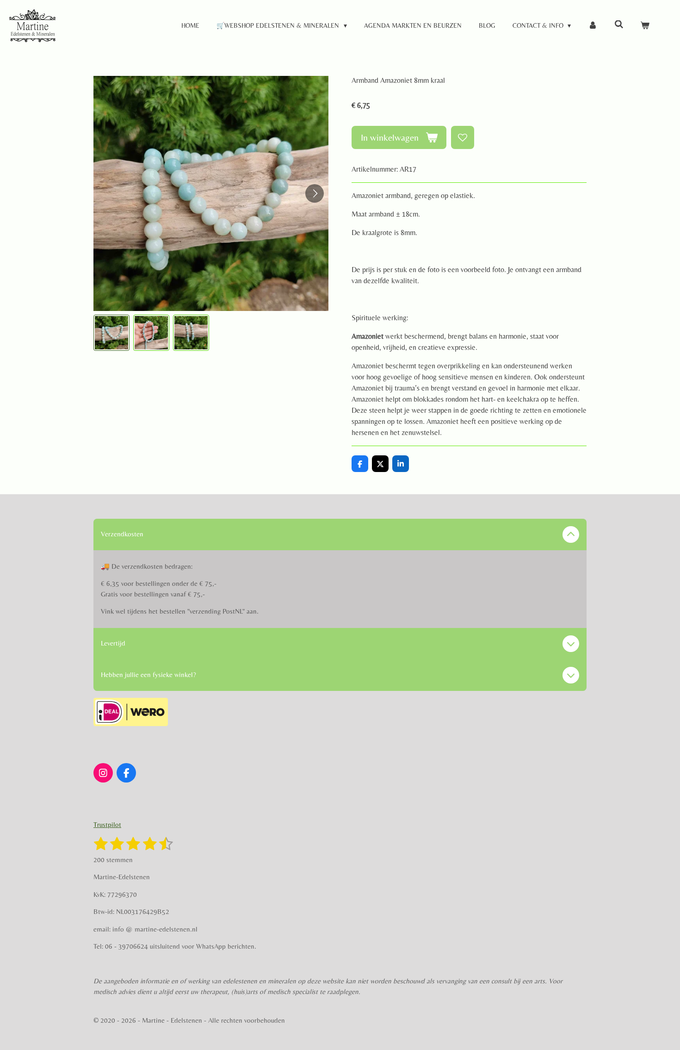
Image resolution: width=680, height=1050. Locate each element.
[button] (111, 333)
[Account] (592, 25)
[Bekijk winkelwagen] (645, 25)
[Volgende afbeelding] (314, 193)
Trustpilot (107, 824)
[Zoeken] (619, 24)
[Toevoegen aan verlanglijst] (462, 137)
